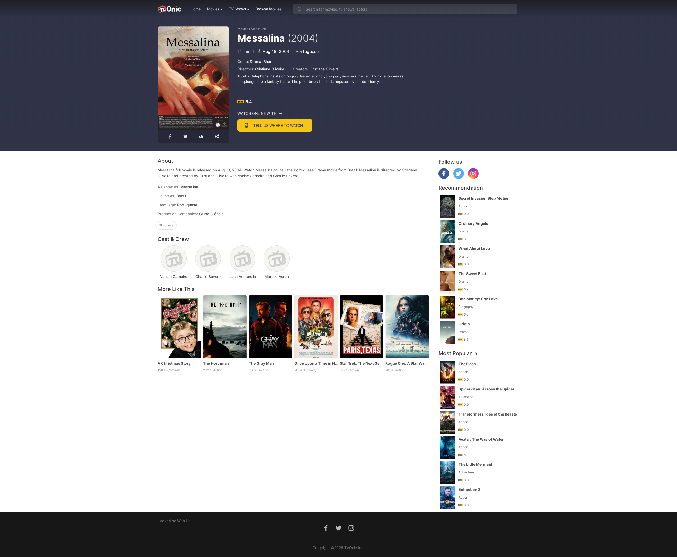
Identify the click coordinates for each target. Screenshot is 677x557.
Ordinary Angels (473, 223)
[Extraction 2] (447, 497)
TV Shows (237, 9)
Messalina (258, 29)
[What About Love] (447, 256)
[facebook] (443, 177)
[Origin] (447, 332)
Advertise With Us (175, 520)
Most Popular (455, 353)
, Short (267, 61)
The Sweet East (472, 273)
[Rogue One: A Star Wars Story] (407, 326)
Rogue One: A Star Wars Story (407, 363)
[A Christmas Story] (179, 326)
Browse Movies (268, 9)
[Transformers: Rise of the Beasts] (447, 422)
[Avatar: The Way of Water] (447, 447)
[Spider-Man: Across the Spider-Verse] (447, 397)
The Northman (216, 363)
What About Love (474, 248)
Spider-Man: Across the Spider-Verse (488, 389)
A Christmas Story (174, 363)
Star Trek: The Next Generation (361, 363)
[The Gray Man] (270, 326)
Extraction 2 (470, 489)
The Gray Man (261, 363)
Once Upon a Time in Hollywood (316, 363)
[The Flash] (447, 372)
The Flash (467, 364)
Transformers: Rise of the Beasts (488, 414)
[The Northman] (224, 326)
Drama (255, 61)
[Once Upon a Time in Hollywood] (316, 326)
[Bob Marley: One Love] (447, 307)
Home (196, 9)
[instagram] (473, 177)
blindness (166, 225)
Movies (213, 9)
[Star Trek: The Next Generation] (361, 326)
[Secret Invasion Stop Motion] (447, 206)
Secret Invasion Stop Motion (484, 198)
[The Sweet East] (447, 282)
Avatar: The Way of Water (481, 439)
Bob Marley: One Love (478, 298)
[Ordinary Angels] (447, 231)
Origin (464, 324)
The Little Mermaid (475, 464)
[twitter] (458, 177)
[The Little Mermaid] (447, 472)
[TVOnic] (169, 9)
